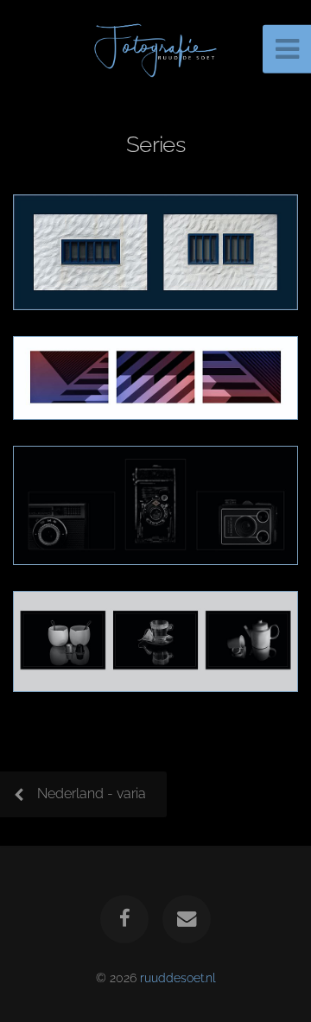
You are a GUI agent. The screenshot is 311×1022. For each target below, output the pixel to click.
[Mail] (186, 919)
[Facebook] (124, 919)
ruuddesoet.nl (178, 977)
